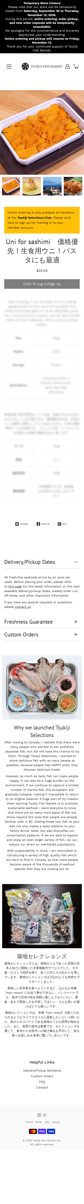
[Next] (79, 132)
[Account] (67, 66)
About (56, 1122)
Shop (39, 1122)
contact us (23, 607)
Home (29, 1122)
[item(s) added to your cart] (76, 66)
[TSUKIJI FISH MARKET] (42, 66)
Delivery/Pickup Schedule (42, 1070)
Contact (42, 1087)
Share (45, 523)
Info (47, 1122)
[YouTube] (45, 1115)
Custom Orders (21, 634)
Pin (64, 523)
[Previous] (4, 132)
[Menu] (9, 66)
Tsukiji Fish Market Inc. (47, 1140)
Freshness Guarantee (28, 621)
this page (15, 586)
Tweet (24, 523)
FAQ (42, 1081)
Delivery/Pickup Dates (29, 561)
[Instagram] (39, 1115)
